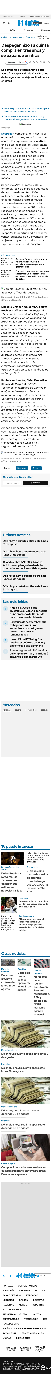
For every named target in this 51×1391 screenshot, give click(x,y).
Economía (28, 30)
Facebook (10, 1276)
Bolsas (18, 710)
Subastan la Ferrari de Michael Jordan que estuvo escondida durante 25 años (33, 904)
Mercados (32, 1295)
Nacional (8, 1304)
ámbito (4, 37)
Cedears (44, 710)
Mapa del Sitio (11, 1323)
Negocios (8, 1300)
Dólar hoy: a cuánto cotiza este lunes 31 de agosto (25, 542)
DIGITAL (11, 1349)
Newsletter (42, 1275)
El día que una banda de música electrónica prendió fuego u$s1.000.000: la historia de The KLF (37, 881)
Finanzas (45, 30)
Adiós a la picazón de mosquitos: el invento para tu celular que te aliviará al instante (26, 110)
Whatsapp (38, 1276)
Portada (8, 1285)
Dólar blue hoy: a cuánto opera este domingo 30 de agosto (23, 1126)
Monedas (7, 710)
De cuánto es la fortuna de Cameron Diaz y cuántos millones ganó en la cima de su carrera (25, 118)
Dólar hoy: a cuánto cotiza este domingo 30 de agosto (20, 1112)
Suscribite (35, 483)
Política (40, 1290)
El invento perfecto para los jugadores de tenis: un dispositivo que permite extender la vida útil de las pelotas (32, 924)
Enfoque (22, 17)
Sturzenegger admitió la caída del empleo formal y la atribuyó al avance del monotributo (29, 653)
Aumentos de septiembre (40, 17)
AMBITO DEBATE (40, 1349)
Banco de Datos (12, 1295)
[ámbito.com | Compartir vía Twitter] (37, 62)
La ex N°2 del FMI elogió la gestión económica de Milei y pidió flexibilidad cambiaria (28, 642)
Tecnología (31, 1319)
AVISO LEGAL (9, 1333)
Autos (37, 1314)
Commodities (31, 710)
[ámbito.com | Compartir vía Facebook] (34, 62)
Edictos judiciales (33, 1333)
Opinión (23, 1300)
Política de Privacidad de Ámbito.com (24, 1328)
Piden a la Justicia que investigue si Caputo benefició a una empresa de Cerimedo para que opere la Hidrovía (28, 612)
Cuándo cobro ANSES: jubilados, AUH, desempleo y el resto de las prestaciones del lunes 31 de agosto (25, 565)
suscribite (37, 23)
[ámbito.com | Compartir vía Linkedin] (40, 62)
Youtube (31, 1276)
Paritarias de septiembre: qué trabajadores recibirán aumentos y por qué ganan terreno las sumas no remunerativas (28, 628)
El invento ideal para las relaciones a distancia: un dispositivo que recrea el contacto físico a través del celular (32, 275)
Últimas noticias (27, 1285)
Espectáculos (11, 1319)
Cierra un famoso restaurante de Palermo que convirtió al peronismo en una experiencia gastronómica (31, 263)
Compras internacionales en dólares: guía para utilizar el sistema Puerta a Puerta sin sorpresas (23, 1171)
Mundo (23, 1304)
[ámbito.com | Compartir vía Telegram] (44, 62)
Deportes (38, 1304)
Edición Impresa (12, 1309)
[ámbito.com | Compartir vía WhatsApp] (30, 62)
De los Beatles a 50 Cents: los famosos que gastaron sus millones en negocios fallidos (11, 882)
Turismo (36, 468)
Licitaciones (23, 1338)
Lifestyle (38, 1300)
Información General (15, 1314)
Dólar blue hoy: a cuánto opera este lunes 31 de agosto (24, 553)
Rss (45, 1319)
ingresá (46, 23)
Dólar (13, 30)
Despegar (30, 37)
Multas (7, 1338)
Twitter (4, 1276)
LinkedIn (24, 1276)
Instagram (17, 1276)
